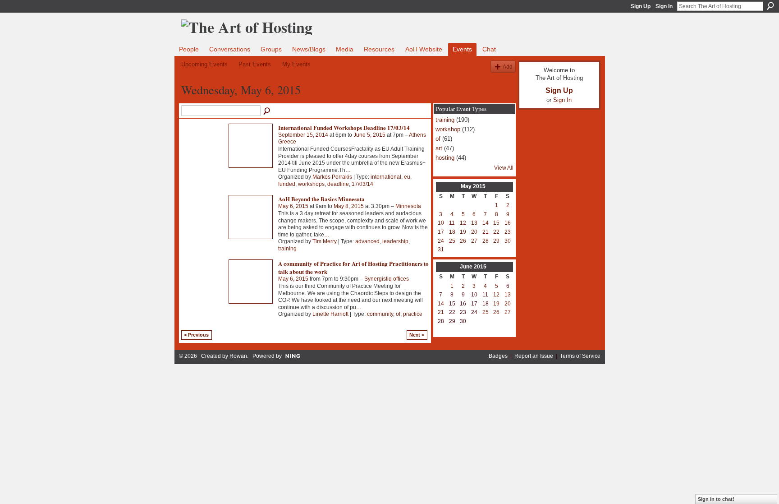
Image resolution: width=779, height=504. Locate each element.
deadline (338, 184)
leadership (395, 241)
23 (507, 232)
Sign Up (641, 6)
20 (474, 232)
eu (407, 177)
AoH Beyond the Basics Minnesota (321, 198)
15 (496, 223)
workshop (447, 129)
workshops (311, 184)
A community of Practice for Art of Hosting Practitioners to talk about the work (353, 267)
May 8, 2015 (349, 206)
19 (463, 232)
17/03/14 (362, 184)
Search (770, 6)
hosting (444, 157)
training (287, 248)
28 (485, 241)
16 (507, 223)
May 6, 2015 (293, 206)
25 (452, 241)
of (398, 314)
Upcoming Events (204, 64)
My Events (296, 64)
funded (286, 184)
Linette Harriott (330, 314)
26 (463, 241)
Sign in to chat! (716, 499)
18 (452, 232)
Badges (498, 356)
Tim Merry (324, 241)
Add (508, 66)
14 (485, 223)
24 (441, 241)
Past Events (254, 64)
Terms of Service (580, 356)
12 (463, 223)
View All (503, 168)
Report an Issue (533, 356)
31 (441, 249)
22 (496, 232)
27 (474, 241)
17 (441, 232)
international (386, 177)
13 (474, 223)
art (438, 148)
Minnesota (408, 206)
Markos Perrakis (332, 177)
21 (485, 232)
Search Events (267, 111)
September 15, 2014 (303, 135)
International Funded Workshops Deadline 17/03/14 (344, 127)
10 (441, 223)
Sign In (664, 6)
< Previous (196, 335)
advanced (367, 241)
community (380, 314)
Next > (416, 335)
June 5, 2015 (369, 135)
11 (452, 223)
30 (507, 241)
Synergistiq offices (386, 279)
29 (496, 241)
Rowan (238, 356)
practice (412, 314)
